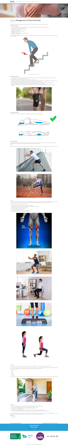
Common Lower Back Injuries (15, 423)
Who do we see (20, 1)
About (16, 1)
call (34, 429)
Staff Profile (33, 1)
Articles (30, 1)
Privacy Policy (29, 444)
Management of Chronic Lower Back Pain (50, 423)
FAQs (36, 1)
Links (26, 444)
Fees (23, 1)
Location (27, 1)
